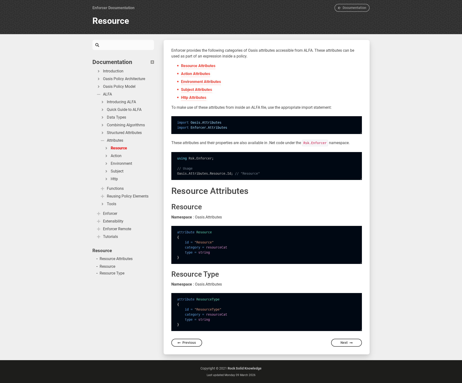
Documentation (354, 8)
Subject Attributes (196, 89)
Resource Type (112, 273)
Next (344, 343)
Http (114, 179)
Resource (119, 148)
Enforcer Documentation (113, 8)
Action (116, 155)
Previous (189, 343)
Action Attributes (195, 73)
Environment (121, 163)
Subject (117, 171)
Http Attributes (193, 97)
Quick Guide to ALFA (124, 109)
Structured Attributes (124, 132)
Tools (111, 204)
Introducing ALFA (121, 102)
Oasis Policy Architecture (124, 79)
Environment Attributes (201, 81)
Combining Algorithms (126, 125)
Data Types (116, 117)
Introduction (113, 71)
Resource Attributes (116, 258)
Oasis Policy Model (119, 86)
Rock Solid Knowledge (245, 368)
